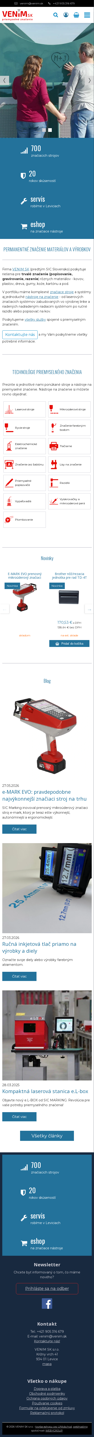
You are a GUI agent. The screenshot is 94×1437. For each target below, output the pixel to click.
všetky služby (35, 319)
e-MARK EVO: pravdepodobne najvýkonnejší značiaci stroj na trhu (44, 795)
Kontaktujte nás (20, 334)
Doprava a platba (47, 1389)
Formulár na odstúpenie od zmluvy (47, 1408)
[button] (56, 15)
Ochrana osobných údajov (47, 1398)
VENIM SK (20, 269)
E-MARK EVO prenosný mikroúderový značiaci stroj (25, 577)
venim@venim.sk (31, 3)
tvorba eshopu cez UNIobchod (53, 1426)
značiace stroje (62, 292)
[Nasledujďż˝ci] (89, 608)
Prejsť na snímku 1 (50, 130)
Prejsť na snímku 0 (44, 130)
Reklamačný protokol (47, 1413)
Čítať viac (19, 829)
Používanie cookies (47, 1403)
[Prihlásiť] (65, 15)
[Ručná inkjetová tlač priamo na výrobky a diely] (47, 888)
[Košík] (76, 15)
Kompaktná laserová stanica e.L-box (45, 1091)
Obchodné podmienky (47, 1394)
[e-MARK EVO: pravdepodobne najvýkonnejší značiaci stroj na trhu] (47, 736)
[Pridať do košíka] (69, 643)
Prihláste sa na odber (47, 1288)
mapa (47, 1364)
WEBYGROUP (54, 1430)
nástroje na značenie (42, 297)
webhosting (80, 1426)
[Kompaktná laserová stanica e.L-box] (47, 1035)
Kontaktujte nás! (47, 1341)
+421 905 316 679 (64, 3)
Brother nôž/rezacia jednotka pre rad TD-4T (69, 575)
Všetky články (47, 1136)
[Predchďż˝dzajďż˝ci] (4, 608)
